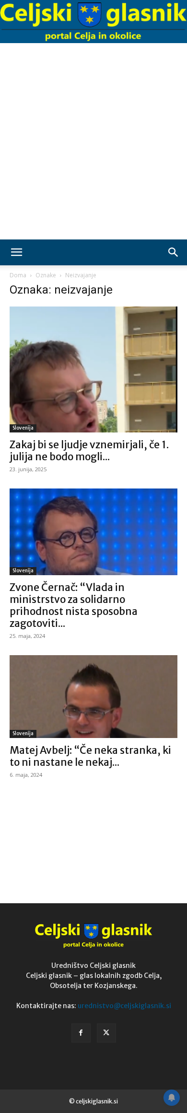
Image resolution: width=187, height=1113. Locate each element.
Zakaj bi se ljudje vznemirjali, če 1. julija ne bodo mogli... (89, 450)
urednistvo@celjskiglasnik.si (124, 1005)
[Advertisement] (93, 141)
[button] (16, 252)
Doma (18, 275)
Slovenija (23, 428)
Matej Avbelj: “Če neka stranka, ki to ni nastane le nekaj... (90, 756)
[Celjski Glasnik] (93, 22)
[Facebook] (81, 1033)
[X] (106, 1033)
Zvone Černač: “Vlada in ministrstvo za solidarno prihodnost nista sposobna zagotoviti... (74, 605)
